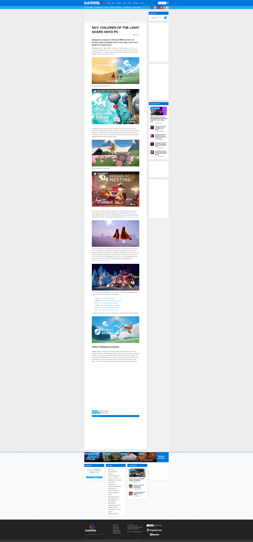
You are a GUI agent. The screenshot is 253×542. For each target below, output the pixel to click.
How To (129, 3)
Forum (142, 3)
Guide (124, 3)
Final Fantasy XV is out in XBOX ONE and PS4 (111, 460)
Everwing (115, 477)
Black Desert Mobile (112, 471)
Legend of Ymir (111, 482)
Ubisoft (110, 511)
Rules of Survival (111, 509)
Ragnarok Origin (111, 503)
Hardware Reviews (155, 108)
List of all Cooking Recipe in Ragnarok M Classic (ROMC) (139, 493)
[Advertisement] (106, 373)
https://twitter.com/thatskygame (107, 298)
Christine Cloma (135, 34)
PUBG (110, 494)
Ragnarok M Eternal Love (113, 498)
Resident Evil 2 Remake (113, 507)
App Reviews (99, 7)
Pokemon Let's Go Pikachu (113, 492)
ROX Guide (136, 3)
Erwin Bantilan (158, 122)
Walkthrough (128, 7)
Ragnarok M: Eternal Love (113, 496)
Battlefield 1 (111, 469)
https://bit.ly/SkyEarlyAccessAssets (101, 260)
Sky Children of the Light (103, 411)
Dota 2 (110, 477)
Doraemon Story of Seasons (114, 475)
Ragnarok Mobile (112, 501)
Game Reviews (89, 7)
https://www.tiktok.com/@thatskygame (108, 303)
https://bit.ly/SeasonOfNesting (132, 217)
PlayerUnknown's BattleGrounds (114, 486)
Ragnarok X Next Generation (114, 505)
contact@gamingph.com (136, 531)
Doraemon (110, 473)
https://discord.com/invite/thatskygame (109, 307)
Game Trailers (137, 7)
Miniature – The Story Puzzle (128, 459)
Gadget (106, 7)
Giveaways (119, 7)
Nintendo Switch (111, 484)
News (113, 3)
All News (102, 412)
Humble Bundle (111, 479)
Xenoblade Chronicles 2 (113, 513)
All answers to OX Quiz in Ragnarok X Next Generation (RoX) (139, 486)
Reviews (119, 3)
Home (108, 3)
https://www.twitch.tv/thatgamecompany (109, 310)
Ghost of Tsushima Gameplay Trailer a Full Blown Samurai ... (146, 460)
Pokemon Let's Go (112, 488)
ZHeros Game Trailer (90, 459)
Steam (113, 50)
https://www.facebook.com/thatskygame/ (111, 305)
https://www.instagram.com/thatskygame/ (111, 300)
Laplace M (119, 479)
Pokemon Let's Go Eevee (113, 490)
